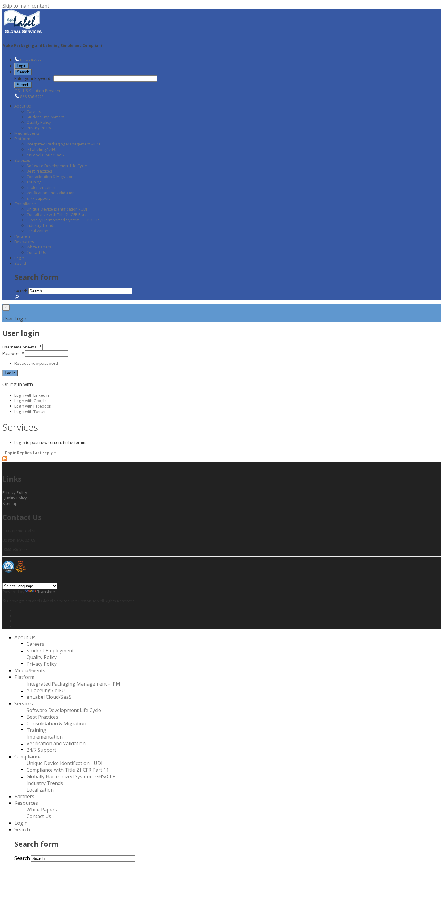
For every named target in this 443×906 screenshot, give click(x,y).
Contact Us (36, 252)
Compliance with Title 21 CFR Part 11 (59, 214)
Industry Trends (41, 225)
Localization (37, 230)
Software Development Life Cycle (57, 165)
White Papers (39, 247)
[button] (23, 72)
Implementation (41, 187)
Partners (22, 236)
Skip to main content (25, 5)
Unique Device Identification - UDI (57, 209)
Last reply (43, 452)
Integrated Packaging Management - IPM (63, 144)
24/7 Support (38, 198)
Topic (10, 452)
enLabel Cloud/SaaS (45, 155)
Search (23, 72)
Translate (46, 591)
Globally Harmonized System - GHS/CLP (63, 220)
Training (34, 182)
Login (21, 66)
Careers (34, 111)
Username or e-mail (22, 347)
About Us (22, 106)
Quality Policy (39, 122)
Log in (19, 442)
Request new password (36, 363)
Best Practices (39, 171)
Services (22, 160)
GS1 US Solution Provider (37, 90)
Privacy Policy (39, 127)
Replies (24, 452)
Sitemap (9, 503)
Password (13, 353)
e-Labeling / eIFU (42, 149)
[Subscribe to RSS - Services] (4, 459)
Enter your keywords (33, 78)
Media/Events (27, 133)
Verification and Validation (51, 192)
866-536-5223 (32, 60)
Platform (22, 138)
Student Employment (45, 117)
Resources (24, 241)
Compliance (25, 203)
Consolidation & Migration (50, 176)
